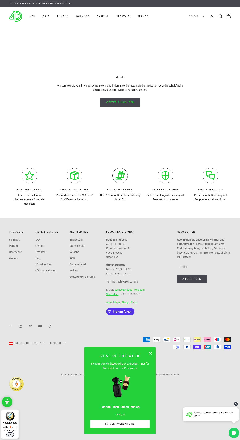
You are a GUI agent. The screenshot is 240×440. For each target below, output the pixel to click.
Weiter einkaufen (120, 102)
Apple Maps (113, 302)
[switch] (10, 434)
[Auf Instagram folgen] (20, 325)
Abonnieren (191, 278)
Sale (46, 16)
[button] (7, 402)
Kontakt (39, 245)
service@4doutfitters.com (129, 289)
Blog (37, 258)
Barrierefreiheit (78, 264)
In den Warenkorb (120, 423)
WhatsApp (112, 294)
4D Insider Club (43, 264)
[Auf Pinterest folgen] (30, 325)
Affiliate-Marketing (45, 270)
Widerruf (75, 270)
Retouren (40, 252)
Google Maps (129, 302)
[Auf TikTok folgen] (50, 325)
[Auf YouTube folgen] (40, 325)
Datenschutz (77, 245)
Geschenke (15, 252)
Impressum (76, 239)
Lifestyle (123, 16)
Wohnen (14, 258)
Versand (74, 252)
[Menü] (16, 411)
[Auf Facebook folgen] (11, 325)
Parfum (102, 16)
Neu (32, 16)
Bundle (62, 16)
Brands (142, 16)
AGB (72, 258)
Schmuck (82, 16)
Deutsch (195, 16)
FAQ (37, 239)
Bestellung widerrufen (82, 276)
